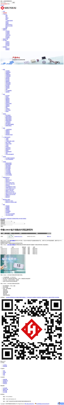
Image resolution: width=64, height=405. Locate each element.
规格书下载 (5, 39)
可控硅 (7, 145)
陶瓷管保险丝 (9, 117)
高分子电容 (8, 110)
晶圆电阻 (8, 81)
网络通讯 (5, 382)
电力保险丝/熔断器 (10, 124)
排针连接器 (8, 165)
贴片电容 (8, 95)
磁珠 (7, 27)
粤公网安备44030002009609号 (42, 403)
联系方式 (8, 48)
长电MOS (8, 185)
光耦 (7, 152)
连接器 (7, 23)
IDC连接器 (8, 169)
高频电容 (8, 106)
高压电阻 (8, 80)
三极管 (7, 139)
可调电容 (8, 108)
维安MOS (8, 197)
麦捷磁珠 (8, 209)
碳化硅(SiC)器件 (9, 25)
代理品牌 (5, 28)
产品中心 (5, 14)
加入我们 (8, 45)
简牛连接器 (8, 168)
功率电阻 (8, 77)
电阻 (7, 15)
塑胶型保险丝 (9, 119)
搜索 (13, 2)
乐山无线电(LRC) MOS (11, 186)
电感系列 (34, 297)
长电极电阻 (8, 72)
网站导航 (5, 390)
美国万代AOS (9, 180)
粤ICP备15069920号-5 (29, 403)
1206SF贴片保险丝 (11, 244)
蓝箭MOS (8, 181)
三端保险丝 (8, 121)
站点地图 (5, 392)
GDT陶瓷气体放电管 (10, 158)
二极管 (7, 138)
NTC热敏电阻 (9, 90)
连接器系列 (39, 297)
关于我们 (5, 40)
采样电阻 (8, 86)
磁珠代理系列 (52, 297)
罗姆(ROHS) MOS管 (10, 191)
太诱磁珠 (8, 207)
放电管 (7, 21)
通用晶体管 (8, 149)
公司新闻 (8, 31)
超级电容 (8, 98)
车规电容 (8, 104)
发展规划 (8, 43)
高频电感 (8, 130)
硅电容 (7, 111)
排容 (7, 107)
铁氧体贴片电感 (9, 134)
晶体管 (7, 150)
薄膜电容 (8, 100)
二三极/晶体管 (29, 297)
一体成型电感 (9, 129)
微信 (48, 236)
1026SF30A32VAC (18, 236)
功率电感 (8, 133)
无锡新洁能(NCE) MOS (11, 187)
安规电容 (8, 102)
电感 (7, 19)
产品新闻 (8, 32)
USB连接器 (8, 171)
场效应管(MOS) (9, 24)
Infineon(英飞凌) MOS (10, 183)
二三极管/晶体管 (9, 20)
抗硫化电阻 (8, 82)
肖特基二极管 (9, 143)
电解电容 (8, 99)
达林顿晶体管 (9, 151)
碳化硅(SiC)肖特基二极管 (11, 202)
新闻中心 (5, 29)
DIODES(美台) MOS (10, 182)
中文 (1, 5)
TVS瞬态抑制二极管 (10, 141)
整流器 (7, 146)
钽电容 (7, 96)
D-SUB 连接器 (9, 174)
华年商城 (57, 297)
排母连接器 (8, 167)
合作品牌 (5, 388)
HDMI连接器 (8, 173)
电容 (7, 16)
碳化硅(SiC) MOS (9, 200)
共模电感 (8, 132)
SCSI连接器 (8, 172)
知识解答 (8, 37)
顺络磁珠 (8, 208)
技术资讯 (8, 36)
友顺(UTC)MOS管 (9, 190)
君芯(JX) (7, 178)
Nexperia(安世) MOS (10, 189)
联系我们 (5, 46)
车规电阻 (8, 87)
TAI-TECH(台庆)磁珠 (10, 213)
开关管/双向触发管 (10, 154)
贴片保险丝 (8, 115)
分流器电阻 (8, 76)
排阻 (7, 89)
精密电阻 (8, 78)
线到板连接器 (9, 163)
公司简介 (8, 41)
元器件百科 (8, 35)
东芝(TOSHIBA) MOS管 (11, 193)
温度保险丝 (8, 123)
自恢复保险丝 (9, 116)
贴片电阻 (8, 85)
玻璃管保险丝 (9, 120)
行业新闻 (8, 33)
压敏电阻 (8, 91)
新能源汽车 (5, 380)
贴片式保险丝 (13, 218)
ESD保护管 (8, 147)
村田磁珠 (8, 205)
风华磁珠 (8, 212)
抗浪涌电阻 (8, 84)
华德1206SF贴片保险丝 (21, 218)
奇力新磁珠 (8, 211)
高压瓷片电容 (9, 103)
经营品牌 (5, 366)
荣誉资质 (8, 44)
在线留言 (8, 49)
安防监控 (5, 383)
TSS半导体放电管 (9, 159)
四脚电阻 (8, 73)
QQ (50, 236)
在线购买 (5, 12)
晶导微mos (8, 195)
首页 (4, 11)
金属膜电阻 (8, 74)
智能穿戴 (5, 379)
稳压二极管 (8, 142)
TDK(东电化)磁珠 (9, 215)
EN (3, 5)
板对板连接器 (9, 164)
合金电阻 (8, 70)
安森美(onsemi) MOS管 (10, 194)
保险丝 (7, 18)
